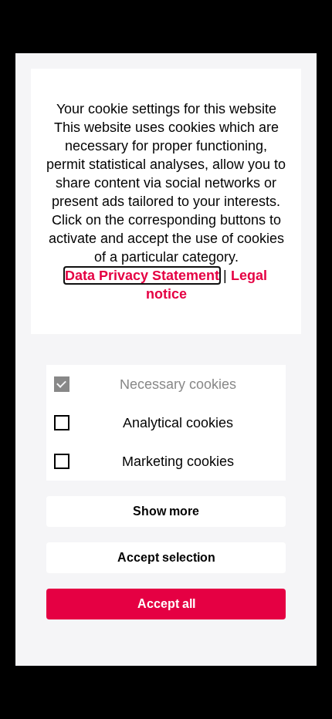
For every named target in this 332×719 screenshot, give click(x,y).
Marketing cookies (178, 461)
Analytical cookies (178, 422)
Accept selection (166, 557)
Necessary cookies (178, 384)
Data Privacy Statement (142, 275)
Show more (166, 511)
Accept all (166, 603)
